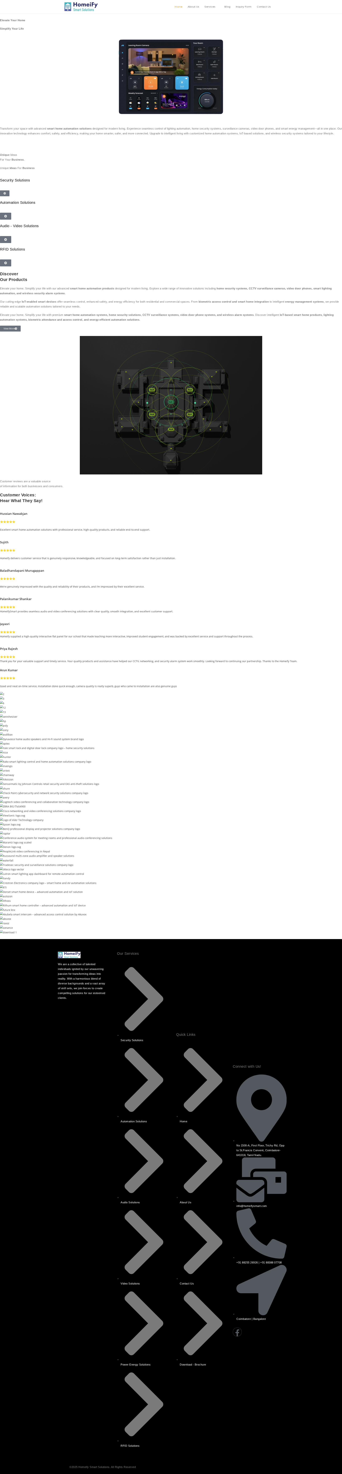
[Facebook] (237, 1332)
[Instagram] (247, 1332)
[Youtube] (258, 1332)
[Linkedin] (269, 1332)
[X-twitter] (280, 1332)
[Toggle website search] (277, 6)
